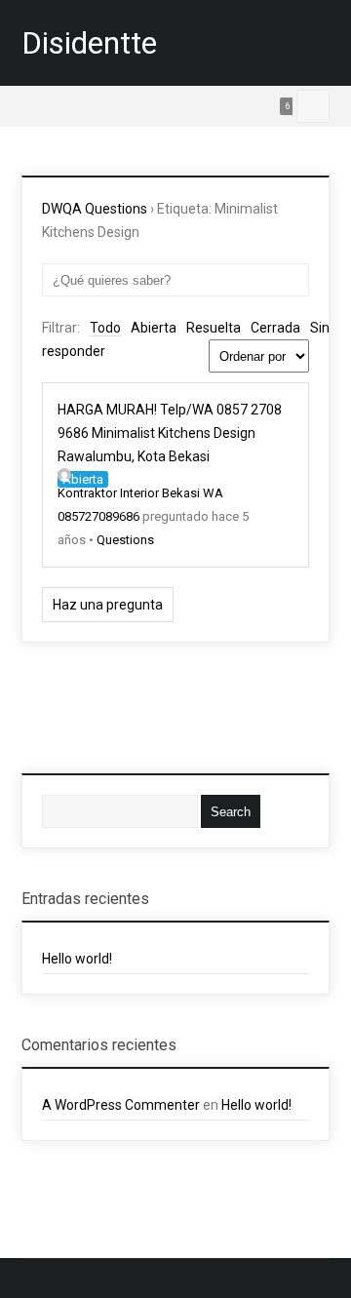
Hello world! (77, 958)
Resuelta (213, 327)
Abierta (153, 327)
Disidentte (89, 42)
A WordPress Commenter (121, 1105)
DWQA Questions (94, 208)
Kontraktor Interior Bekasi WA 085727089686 (140, 505)
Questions (125, 539)
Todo (105, 327)
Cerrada (275, 327)
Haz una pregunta (108, 604)
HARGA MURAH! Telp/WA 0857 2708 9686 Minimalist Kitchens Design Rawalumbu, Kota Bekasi (170, 433)
